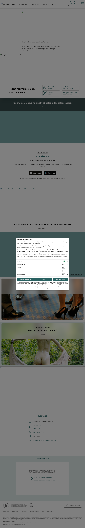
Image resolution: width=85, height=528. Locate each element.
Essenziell (19, 261)
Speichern (45, 279)
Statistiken (19, 271)
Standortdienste (21, 264)
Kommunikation (21, 274)
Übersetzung (20, 267)
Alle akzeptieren (60, 279)
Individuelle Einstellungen (27, 279)
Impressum (49, 288)
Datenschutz (36, 288)
